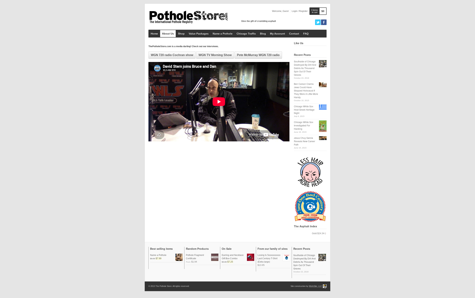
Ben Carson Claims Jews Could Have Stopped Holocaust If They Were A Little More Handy (306, 90)
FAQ (306, 33)
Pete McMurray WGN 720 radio (258, 55)
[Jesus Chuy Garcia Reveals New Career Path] (323, 138)
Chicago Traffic (246, 33)
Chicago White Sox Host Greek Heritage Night (304, 109)
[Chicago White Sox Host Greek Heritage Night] (323, 107)
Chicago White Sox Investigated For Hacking (303, 125)
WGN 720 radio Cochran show (172, 55)
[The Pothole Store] (188, 16)
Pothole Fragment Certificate (195, 257)
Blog (263, 33)
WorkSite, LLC (315, 286)
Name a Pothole (222, 33)
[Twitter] (318, 22)
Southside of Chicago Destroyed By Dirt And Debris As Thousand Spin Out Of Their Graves (305, 68)
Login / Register (300, 11)
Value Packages (199, 33)
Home (154, 33)
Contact (294, 33)
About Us (168, 33)
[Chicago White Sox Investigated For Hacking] (323, 126)
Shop (181, 33)
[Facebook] (324, 22)
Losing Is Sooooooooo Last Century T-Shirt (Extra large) (269, 258)
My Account (277, 33)
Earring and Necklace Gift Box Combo (233, 257)
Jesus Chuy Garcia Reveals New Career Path (304, 141)
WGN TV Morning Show (215, 55)
